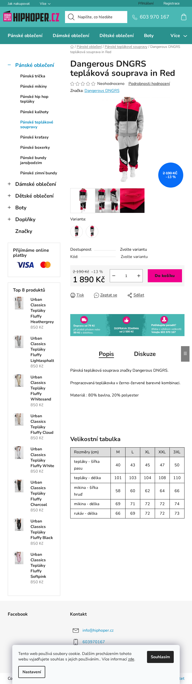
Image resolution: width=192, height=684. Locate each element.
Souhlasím (160, 657)
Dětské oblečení (34, 195)
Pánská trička (32, 76)
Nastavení (31, 672)
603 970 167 (154, 17)
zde (131, 659)
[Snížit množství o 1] (114, 275)
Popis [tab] (106, 354)
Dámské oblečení (35, 184)
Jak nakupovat (19, 3)
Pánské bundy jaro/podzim (33, 160)
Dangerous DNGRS (102, 90)
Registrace (172, 3)
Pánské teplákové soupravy (36, 124)
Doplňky (25, 219)
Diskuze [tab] (145, 354)
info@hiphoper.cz (98, 630)
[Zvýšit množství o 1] (138, 275)
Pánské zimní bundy (38, 173)
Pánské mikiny (33, 86)
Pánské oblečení (34, 65)
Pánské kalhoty (34, 112)
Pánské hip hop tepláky (34, 99)
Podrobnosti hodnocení (149, 83)
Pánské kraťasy (34, 137)
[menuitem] (25, 35)
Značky (23, 231)
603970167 (93, 642)
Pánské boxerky (35, 147)
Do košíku (165, 276)
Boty (20, 207)
